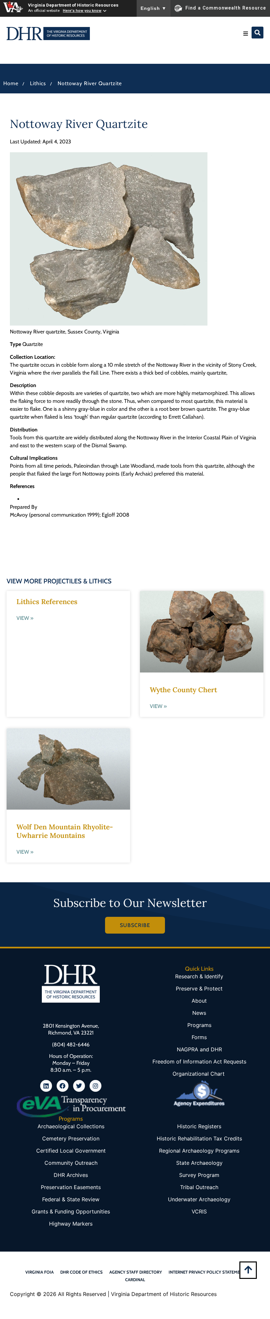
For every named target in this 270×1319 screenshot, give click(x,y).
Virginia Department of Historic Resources (73, 5)
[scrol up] (248, 1269)
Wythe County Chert (183, 689)
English (154, 8)
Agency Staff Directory (135, 1272)
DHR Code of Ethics (81, 1272)
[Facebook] (62, 1086)
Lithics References (46, 601)
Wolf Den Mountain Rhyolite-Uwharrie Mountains (64, 831)
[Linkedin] (46, 1086)
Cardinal (135, 1279)
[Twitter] (79, 1086)
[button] (246, 33)
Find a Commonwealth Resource (225, 8)
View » (24, 618)
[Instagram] (95, 1086)
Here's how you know (82, 10)
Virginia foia (39, 1272)
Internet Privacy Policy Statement (207, 1272)
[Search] (257, 32)
